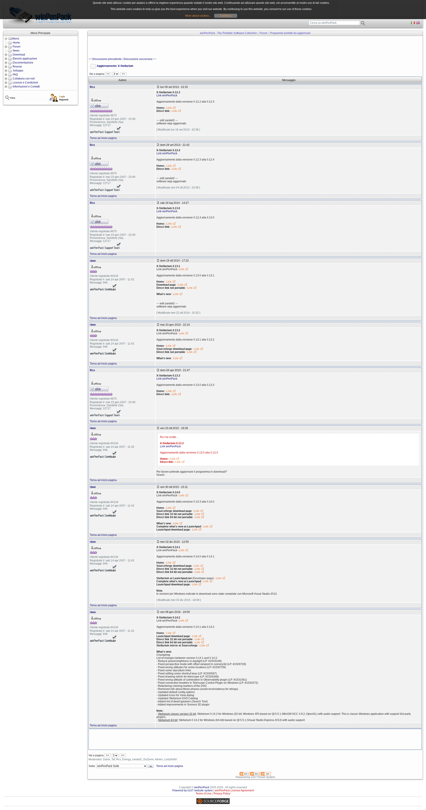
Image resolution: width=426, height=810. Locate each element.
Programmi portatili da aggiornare (290, 33)
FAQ (15, 74)
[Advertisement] (169, 47)
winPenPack (201, 787)
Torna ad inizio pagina (103, 138)
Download (19, 54)
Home (16, 42)
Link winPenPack (166, 95)
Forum (16, 46)
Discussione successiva (138, 59)
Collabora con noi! (24, 78)
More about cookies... (198, 15)
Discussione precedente (107, 59)
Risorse (17, 66)
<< (108, 73)
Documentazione (23, 62)
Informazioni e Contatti (26, 86)
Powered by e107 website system (192, 790)
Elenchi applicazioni (25, 58)
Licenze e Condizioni (25, 82)
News (16, 50)
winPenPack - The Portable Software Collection (228, 33)
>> (123, 73)
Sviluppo (18, 70)
